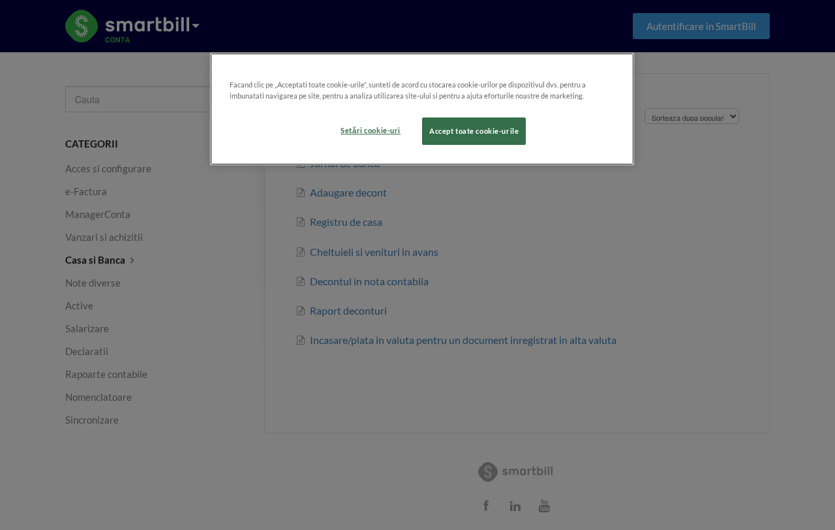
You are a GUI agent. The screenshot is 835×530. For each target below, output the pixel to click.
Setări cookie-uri (371, 130)
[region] (422, 109)
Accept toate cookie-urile (474, 131)
